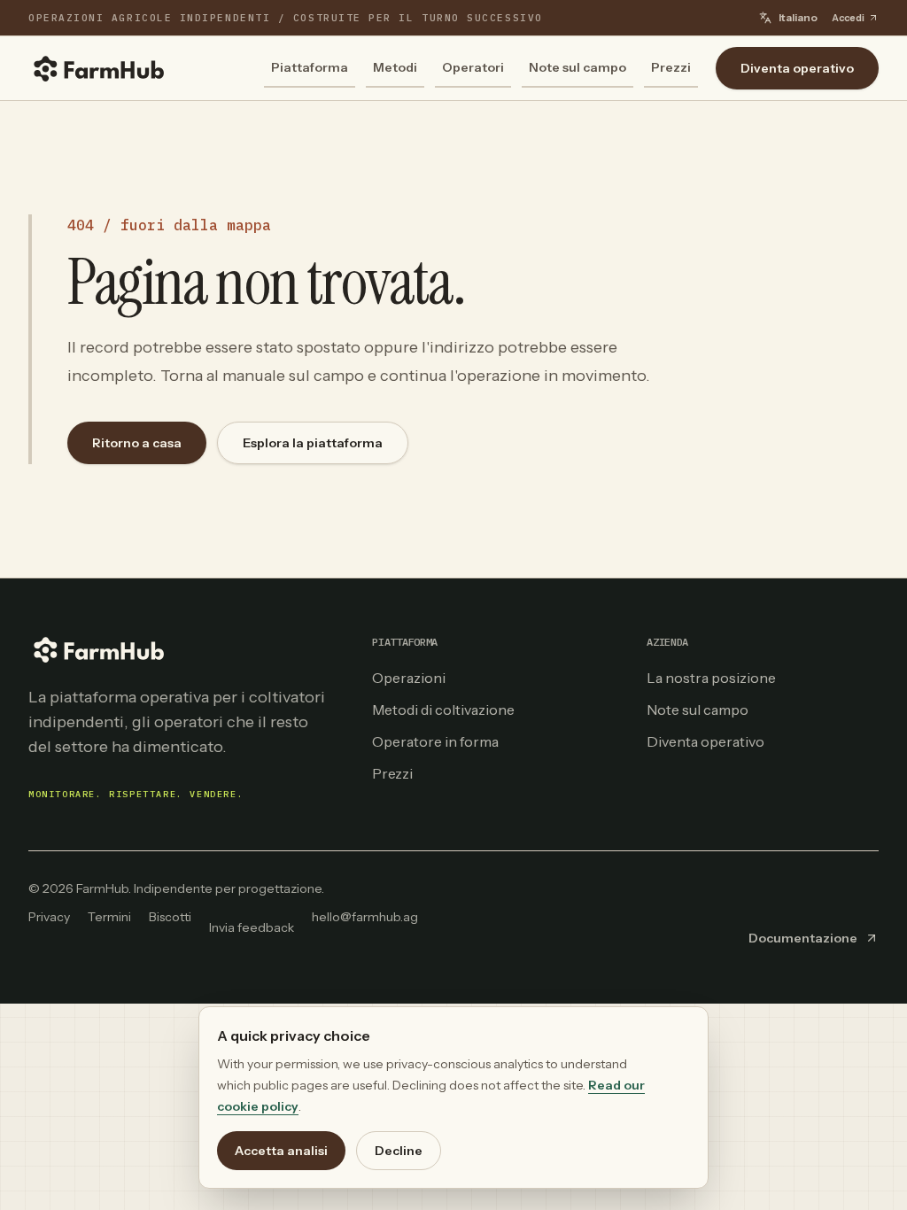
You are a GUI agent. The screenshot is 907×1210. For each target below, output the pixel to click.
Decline (398, 1151)
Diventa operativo (797, 68)
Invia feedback (251, 927)
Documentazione (802, 938)
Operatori (473, 67)
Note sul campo (577, 67)
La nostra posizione (711, 677)
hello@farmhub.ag (365, 917)
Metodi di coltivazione (443, 709)
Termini (109, 917)
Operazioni (409, 677)
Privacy (49, 917)
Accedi (848, 18)
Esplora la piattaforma (313, 443)
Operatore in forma (435, 741)
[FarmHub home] (99, 68)
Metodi (395, 67)
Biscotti (170, 917)
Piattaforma (309, 67)
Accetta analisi (281, 1151)
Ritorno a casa (137, 443)
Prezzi (671, 67)
